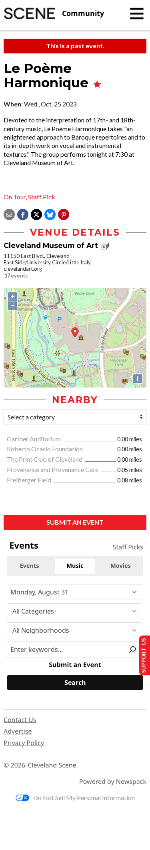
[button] (63, 213)
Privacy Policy (24, 742)
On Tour (15, 197)
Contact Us (20, 719)
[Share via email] (9, 213)
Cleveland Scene (52, 765)
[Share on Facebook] (22, 213)
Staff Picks (128, 547)
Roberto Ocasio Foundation (45, 449)
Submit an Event (75, 522)
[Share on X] (36, 213)
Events (23, 545)
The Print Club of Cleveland (45, 459)
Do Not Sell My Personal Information (84, 797)
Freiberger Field (29, 480)
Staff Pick (41, 197)
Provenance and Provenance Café (53, 469)
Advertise (18, 731)
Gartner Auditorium (34, 439)
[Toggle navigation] (137, 14)
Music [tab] (75, 566)
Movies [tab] (120, 566)
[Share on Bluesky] (50, 213)
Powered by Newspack (112, 781)
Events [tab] (29, 566)
